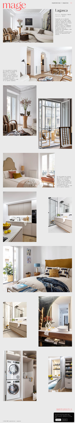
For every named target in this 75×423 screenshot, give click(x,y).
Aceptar (58, 419)
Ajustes (65, 419)
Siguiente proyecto (63, 409)
